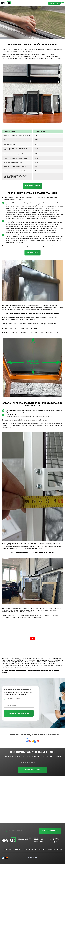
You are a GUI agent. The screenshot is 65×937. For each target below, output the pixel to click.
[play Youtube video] (32, 638)
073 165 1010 (38, 842)
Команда (32, 849)
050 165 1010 (53, 3)
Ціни (5, 849)
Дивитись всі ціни (32, 185)
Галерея (18, 849)
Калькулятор (32, 252)
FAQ (25, 849)
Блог (11, 849)
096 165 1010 (38, 840)
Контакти (42, 849)
